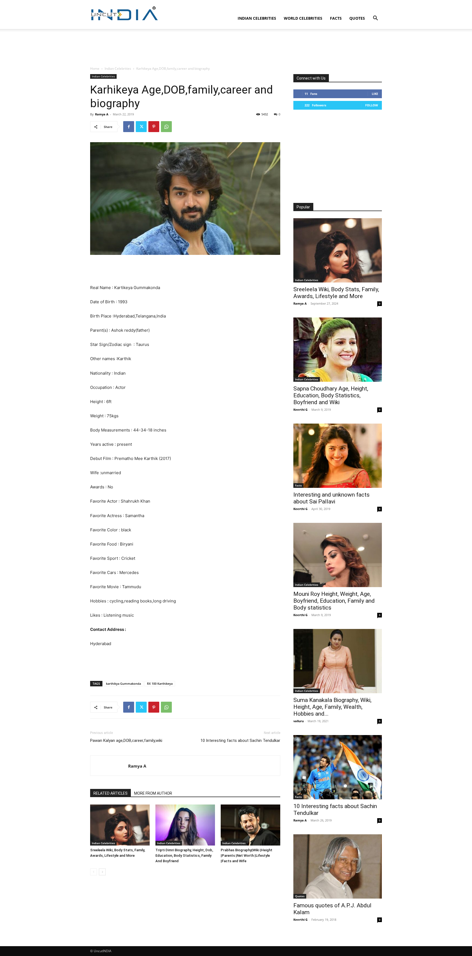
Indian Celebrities (257, 18)
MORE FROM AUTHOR (153, 793)
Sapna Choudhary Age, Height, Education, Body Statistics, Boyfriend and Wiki (330, 395)
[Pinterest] (153, 126)
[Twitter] (141, 126)
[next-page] (102, 871)
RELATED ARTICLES (110, 793)
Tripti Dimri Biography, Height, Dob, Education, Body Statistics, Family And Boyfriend (184, 855)
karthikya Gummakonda (123, 683)
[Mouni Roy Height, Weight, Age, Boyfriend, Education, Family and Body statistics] (337, 555)
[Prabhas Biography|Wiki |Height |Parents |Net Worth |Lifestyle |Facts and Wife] (250, 825)
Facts (336, 18)
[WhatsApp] (166, 126)
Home (94, 68)
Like (375, 94)
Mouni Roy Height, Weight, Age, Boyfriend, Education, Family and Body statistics (334, 601)
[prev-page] (93, 871)
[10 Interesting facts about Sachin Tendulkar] (337, 767)
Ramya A (101, 114)
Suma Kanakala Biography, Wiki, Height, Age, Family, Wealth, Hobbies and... (332, 707)
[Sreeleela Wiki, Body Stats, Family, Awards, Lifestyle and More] (120, 825)
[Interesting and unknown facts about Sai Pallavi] (337, 456)
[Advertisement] (236, 48)
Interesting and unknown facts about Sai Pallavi (331, 498)
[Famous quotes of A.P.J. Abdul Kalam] (337, 866)
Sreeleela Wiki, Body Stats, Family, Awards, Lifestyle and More (336, 292)
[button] (375, 18)
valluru (298, 721)
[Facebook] (128, 126)
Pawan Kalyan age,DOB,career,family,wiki (126, 740)
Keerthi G (300, 409)
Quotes (357, 18)
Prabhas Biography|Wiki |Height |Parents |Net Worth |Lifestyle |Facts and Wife (246, 855)
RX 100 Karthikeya (160, 683)
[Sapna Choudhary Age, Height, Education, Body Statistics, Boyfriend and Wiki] (337, 349)
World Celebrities (303, 18)
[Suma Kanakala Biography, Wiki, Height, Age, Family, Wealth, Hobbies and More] (337, 661)
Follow (371, 105)
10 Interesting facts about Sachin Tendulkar (240, 740)
